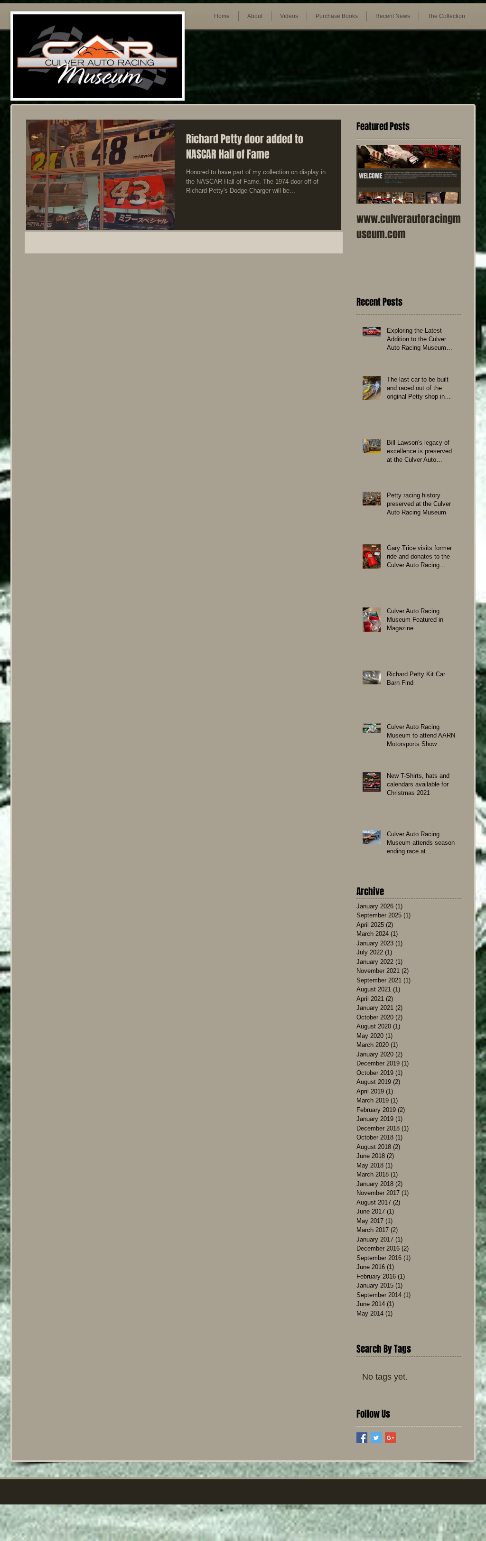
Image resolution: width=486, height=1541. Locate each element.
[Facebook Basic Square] (361, 1437)
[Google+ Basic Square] (390, 1437)
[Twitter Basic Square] (376, 1437)
